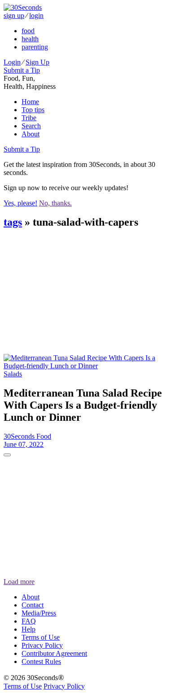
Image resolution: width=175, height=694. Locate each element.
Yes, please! (20, 203)
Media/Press (39, 613)
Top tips (33, 109)
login (36, 15)
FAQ (29, 621)
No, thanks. (55, 203)
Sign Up (37, 62)
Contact (33, 605)
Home (30, 101)
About (30, 134)
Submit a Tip (22, 70)
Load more (19, 581)
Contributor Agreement (54, 653)
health (30, 39)
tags (13, 222)
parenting (35, 47)
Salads (13, 374)
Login (12, 62)
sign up (14, 15)
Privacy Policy (42, 645)
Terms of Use (41, 637)
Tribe (29, 118)
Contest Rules (41, 661)
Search (31, 126)
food (28, 31)
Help (28, 629)
